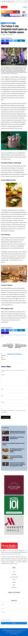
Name (2, 389)
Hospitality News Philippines (7, 34)
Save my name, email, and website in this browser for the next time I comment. (13, 411)
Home (14, 571)
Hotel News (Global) (14, 577)
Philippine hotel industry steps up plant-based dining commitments (17, 432)
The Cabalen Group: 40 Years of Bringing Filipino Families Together (17, 450)
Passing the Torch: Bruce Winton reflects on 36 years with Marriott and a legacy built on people (17, 464)
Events (2, 23)
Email (2, 395)
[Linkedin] (21, 40)
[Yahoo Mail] (5, 43)
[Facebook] (5, 40)
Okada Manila (15, 334)
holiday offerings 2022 (8, 334)
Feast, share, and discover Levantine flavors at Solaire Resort (16, 457)
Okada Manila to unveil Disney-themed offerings (17, 437)
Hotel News (14, 574)
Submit (14, 623)
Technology (14, 587)
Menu (25, 7)
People (14, 579)
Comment (3, 374)
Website (2, 402)
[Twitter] (13, 40)
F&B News (14, 582)
